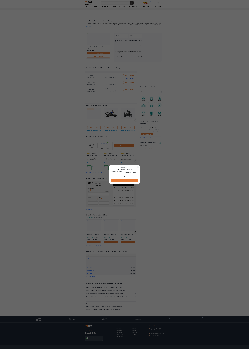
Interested (124, 180)
